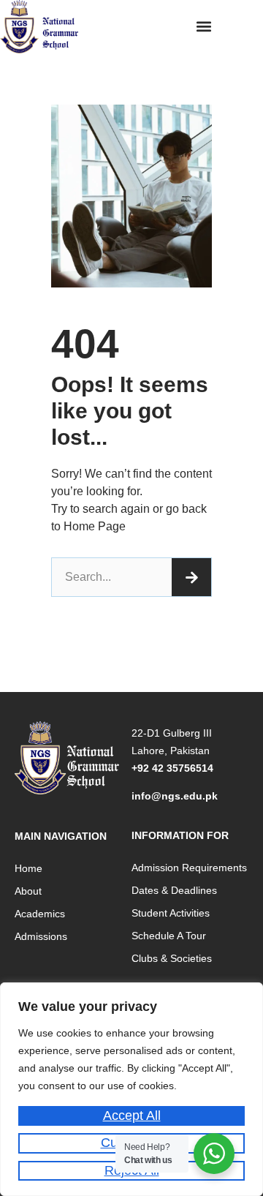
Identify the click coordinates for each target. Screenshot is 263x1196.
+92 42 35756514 (172, 768)
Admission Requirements (189, 867)
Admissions (41, 936)
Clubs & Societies (172, 958)
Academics (40, 913)
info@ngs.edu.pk (175, 796)
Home (28, 868)
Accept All (132, 1115)
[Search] (191, 577)
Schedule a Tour (169, 935)
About (28, 891)
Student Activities (171, 913)
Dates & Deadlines (174, 890)
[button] (204, 26)
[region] (131, 1089)
